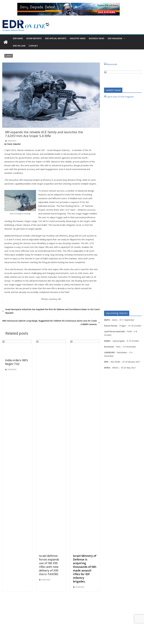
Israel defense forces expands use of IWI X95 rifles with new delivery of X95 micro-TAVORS (49, 565)
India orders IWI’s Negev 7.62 (16, 362)
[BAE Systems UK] (68, 9)
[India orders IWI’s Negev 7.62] (17, 341)
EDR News (18, 38)
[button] (123, 38)
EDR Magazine (115, 38)
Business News (96, 38)
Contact (33, 45)
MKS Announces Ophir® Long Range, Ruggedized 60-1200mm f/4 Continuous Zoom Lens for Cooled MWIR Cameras (49, 322)
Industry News (78, 38)
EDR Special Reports (55, 38)
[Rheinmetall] (110, 64)
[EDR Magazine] (5, 42)
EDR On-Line (19, 45)
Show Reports (34, 38)
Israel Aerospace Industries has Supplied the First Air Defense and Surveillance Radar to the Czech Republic (52, 311)
